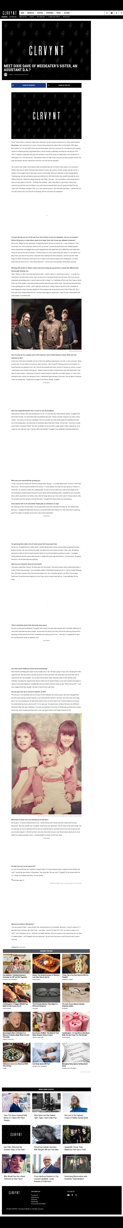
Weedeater (66, 17)
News (22, 13)
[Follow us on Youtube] (111, 13)
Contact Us (34, 1195)
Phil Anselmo (41, 17)
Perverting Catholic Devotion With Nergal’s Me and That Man (46, 1148)
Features (40, 13)
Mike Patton (23, 17)
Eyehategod (12, 17)
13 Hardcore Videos (54, 17)
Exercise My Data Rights (38, 1203)
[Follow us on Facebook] (116, 13)
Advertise (34, 1199)
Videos (59, 13)
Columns (67, 13)
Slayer (32, 17)
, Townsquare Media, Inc (24, 1209)
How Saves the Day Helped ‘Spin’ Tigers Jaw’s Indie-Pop (45, 1116)
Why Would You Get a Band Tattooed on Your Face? (14, 1177)
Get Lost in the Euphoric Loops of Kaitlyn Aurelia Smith (76, 1116)
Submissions (35, 1197)
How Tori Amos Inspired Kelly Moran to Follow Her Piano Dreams (15, 1117)
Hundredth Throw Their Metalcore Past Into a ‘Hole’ (75, 1148)
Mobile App (34, 1201)
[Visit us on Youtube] (69, 1195)
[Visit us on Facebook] (73, 1195)
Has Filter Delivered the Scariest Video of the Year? (14, 1148)
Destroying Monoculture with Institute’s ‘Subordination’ (75, 1177)
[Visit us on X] (77, 1195)
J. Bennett (10, 74)
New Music (30, 13)
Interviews (49, 13)
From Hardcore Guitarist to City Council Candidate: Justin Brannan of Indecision (46, 1179)
